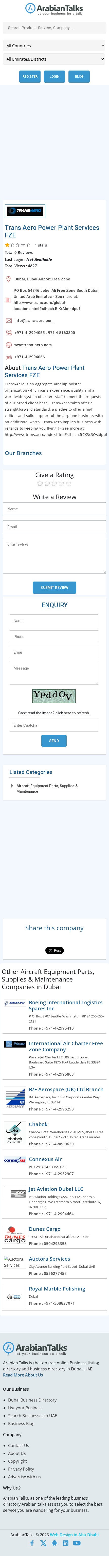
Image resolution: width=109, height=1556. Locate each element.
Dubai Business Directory (32, 1400)
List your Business (25, 1408)
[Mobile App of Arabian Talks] (54, 1543)
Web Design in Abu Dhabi (74, 1535)
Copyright (17, 1461)
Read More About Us (23, 1375)
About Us (17, 1453)
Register (30, 76)
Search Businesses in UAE (32, 1415)
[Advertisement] (54, 145)
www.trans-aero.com (33, 345)
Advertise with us (24, 1477)
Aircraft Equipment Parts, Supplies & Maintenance (47, 788)
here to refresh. (77, 713)
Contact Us (18, 1445)
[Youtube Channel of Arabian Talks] (77, 1543)
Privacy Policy (21, 1469)
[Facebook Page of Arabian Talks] (32, 1543)
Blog (79, 76)
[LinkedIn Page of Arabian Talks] (66, 1543)
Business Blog (21, 1423)
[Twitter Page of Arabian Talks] (43, 1543)
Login (54, 76)
